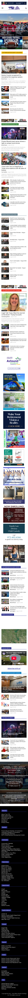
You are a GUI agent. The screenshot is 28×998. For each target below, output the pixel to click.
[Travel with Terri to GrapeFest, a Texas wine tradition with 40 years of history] (14, 158)
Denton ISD (4, 929)
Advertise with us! (14, 668)
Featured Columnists (8, 717)
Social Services (5, 855)
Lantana (3, 898)
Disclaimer (4, 821)
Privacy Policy (5, 822)
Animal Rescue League (7, 983)
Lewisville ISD (5, 930)
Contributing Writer (5, 316)
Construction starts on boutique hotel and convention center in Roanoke (17, 348)
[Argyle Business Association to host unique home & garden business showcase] (5, 196)
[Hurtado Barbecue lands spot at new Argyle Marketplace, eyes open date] (5, 341)
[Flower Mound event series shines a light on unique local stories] (14, 133)
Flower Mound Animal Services (9, 985)
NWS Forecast (5, 972)
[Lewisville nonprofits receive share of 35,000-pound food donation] (5, 204)
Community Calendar (7, 843)
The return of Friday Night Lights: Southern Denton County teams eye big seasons (18, 608)
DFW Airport (4, 948)
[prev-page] (2, 116)
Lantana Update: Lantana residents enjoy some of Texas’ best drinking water (18, 227)
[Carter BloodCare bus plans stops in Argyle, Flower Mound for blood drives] (5, 103)
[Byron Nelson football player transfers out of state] (5, 601)
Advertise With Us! (6, 648)
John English (12, 579)
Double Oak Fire (5, 871)
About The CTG (5, 814)
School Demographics (7, 936)
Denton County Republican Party (10, 961)
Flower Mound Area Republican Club (11, 962)
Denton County (5, 905)
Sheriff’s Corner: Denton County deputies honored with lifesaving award (17, 219)
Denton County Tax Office (8, 853)
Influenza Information (7, 916)
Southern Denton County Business (11, 290)
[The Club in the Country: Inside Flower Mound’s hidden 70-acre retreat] (5, 189)
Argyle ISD (4, 928)
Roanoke (3, 904)
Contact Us (4, 819)
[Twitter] (17, 368)
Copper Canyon (5, 891)
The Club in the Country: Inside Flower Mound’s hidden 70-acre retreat (17, 189)
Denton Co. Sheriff (6, 868)
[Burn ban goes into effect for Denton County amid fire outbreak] (5, 110)
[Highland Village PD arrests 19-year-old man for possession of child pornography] (5, 89)
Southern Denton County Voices (9, 214)
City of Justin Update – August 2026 (18, 260)
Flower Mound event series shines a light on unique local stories (13, 142)
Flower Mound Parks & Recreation (10, 849)
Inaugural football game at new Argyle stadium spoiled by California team (18, 572)
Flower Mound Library (7, 846)
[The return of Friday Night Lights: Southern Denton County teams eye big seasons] (5, 608)
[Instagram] (11, 368)
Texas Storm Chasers (7, 973)
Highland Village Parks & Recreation (11, 850)
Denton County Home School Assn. (11, 934)
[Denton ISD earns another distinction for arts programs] (5, 711)
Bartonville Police (6, 867)
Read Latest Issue (6, 815)
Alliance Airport (5, 950)
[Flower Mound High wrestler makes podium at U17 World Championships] (5, 594)
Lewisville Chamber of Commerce (10, 832)
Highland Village (5, 897)
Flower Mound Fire (6, 873)
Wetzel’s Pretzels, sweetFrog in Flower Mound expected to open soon (17, 333)
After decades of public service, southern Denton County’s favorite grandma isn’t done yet (18, 182)
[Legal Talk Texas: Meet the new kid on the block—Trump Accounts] (14, 302)
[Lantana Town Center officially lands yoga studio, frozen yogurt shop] (5, 326)
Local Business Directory (8, 833)
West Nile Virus (5, 919)
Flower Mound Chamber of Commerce (11, 831)
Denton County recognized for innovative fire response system (11, 76)
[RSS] (14, 368)
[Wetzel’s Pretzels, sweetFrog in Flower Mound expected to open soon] (5, 333)
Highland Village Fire (7, 876)
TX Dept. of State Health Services (10, 918)
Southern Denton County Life (10, 124)
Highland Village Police (7, 878)
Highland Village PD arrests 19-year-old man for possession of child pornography (18, 88)
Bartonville (4, 890)
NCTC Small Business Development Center (13, 835)
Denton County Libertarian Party (10, 959)
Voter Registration (6, 857)
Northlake (4, 902)
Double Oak (4, 894)
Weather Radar (5, 975)
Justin (3, 901)
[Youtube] (19, 368)
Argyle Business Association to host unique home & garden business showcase (18, 196)
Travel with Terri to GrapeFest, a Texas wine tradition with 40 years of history (13, 168)
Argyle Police (5, 865)
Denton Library (5, 845)
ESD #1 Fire (4, 872)
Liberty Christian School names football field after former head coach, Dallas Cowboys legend (17, 586)
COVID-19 (4, 914)
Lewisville (4, 900)
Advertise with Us (6, 818)
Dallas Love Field (6, 945)
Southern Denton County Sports (8, 26)
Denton (3, 893)
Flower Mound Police (7, 875)
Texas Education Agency (8, 937)
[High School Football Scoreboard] (11, 43)
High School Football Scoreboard (17, 578)
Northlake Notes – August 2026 (17, 239)
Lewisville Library (6, 847)
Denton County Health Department (10, 915)
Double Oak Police (6, 869)
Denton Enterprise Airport (8, 947)
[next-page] (5, 116)
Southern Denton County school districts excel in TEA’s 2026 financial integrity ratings (13, 688)
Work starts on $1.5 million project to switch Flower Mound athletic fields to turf (18, 96)
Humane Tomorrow (6, 986)
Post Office (4, 851)
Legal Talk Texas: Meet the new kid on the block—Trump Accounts (13, 314)
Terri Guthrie (4, 172)
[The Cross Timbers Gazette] (14, 8)
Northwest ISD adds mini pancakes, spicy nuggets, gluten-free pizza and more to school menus (18, 697)
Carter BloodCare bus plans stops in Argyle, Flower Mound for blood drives (18, 103)
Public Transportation (7, 854)
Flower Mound (5, 896)
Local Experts (4, 310)
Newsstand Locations (7, 817)
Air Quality (4, 971)
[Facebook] (9, 368)
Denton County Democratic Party (10, 958)
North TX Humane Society (8, 987)
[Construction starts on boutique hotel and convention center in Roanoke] (5, 348)
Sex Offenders (5, 880)
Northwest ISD (5, 932)
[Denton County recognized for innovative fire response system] (14, 64)
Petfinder (3, 989)
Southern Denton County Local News (12, 52)
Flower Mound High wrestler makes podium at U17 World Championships (18, 594)
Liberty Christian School (8, 933)
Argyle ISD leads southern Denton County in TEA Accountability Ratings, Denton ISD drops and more (18, 704)
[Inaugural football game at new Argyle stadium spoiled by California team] (14, 25)
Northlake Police (5, 879)
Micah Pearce (4, 78)
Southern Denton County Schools (11, 673)
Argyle (3, 889)
